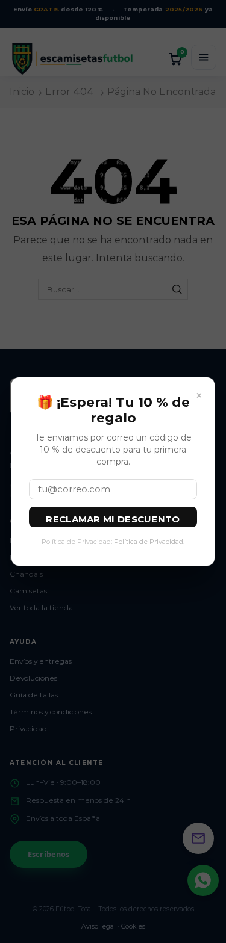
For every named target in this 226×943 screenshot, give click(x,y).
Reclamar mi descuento (113, 519)
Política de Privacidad (148, 541)
